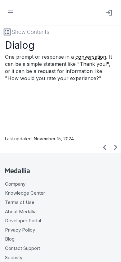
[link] (108, 12)
